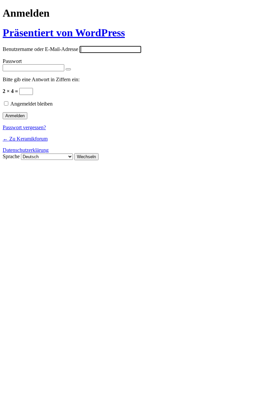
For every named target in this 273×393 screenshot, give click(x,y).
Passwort (12, 61)
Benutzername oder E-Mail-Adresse (40, 49)
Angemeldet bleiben (31, 104)
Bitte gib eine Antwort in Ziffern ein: (41, 79)
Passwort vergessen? (24, 127)
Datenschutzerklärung (26, 150)
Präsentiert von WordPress (64, 33)
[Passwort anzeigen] (68, 69)
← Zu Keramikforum (25, 139)
